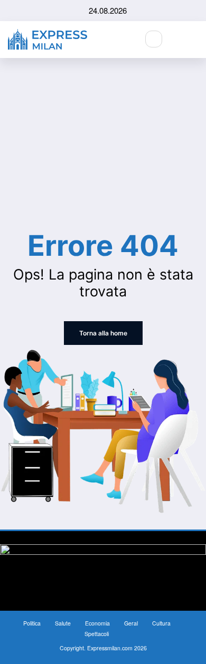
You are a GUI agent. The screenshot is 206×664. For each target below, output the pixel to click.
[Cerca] (153, 39)
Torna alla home (103, 333)
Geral (131, 623)
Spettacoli (97, 634)
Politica (32, 623)
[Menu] (196, 40)
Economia (97, 623)
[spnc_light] (176, 39)
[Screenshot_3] (103, 569)
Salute (63, 623)
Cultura (161, 623)
